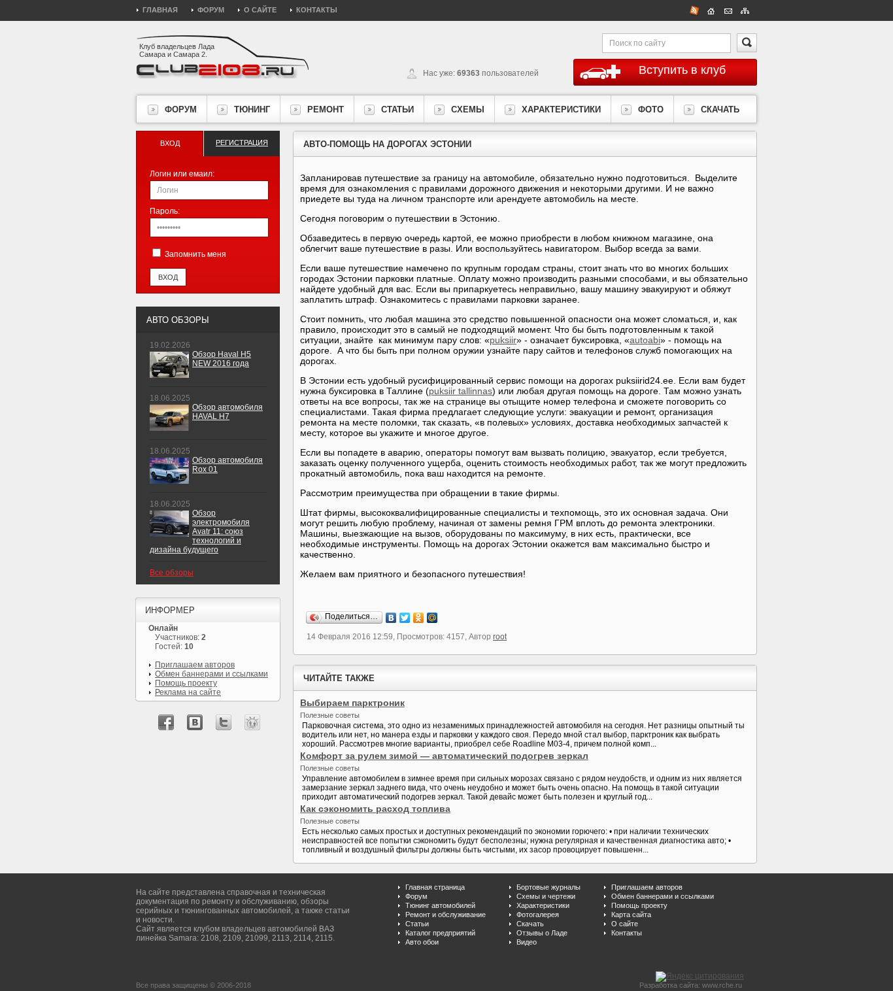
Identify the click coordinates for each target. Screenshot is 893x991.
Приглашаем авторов (195, 664)
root (500, 636)
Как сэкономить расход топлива (375, 808)
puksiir (503, 340)
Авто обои (422, 942)
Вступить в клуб (682, 69)
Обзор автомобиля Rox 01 (227, 465)
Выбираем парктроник (352, 702)
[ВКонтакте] (391, 617)
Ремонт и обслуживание (445, 914)
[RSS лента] (694, 9)
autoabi (645, 340)
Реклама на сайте (188, 692)
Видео (526, 942)
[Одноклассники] (419, 617)
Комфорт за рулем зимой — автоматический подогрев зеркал (444, 755)
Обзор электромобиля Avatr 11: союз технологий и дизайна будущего (200, 531)
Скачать (530, 924)
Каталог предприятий (440, 933)
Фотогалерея (537, 914)
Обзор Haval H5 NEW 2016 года (221, 359)
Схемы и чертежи (545, 896)
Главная (160, 10)
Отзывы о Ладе (541, 933)
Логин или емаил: (182, 173)
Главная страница (435, 887)
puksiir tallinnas (460, 391)
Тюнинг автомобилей (440, 905)
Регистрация (242, 142)
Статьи (417, 924)
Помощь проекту (186, 683)
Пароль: (165, 211)
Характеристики (542, 905)
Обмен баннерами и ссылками (211, 674)
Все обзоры (172, 572)
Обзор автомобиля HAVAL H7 (227, 412)
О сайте (260, 10)
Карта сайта (631, 914)
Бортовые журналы (548, 887)
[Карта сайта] (745, 9)
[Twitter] (405, 617)
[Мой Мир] (432, 617)
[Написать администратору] (728, 9)
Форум (210, 10)
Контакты (316, 10)
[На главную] (711, 9)
